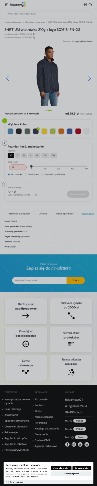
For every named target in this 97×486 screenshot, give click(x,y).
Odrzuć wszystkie (82, 468)
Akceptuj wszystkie (61, 468)
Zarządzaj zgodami (71, 474)
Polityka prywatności (14, 482)
